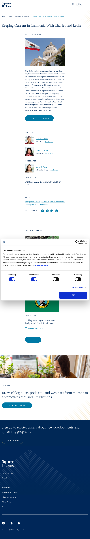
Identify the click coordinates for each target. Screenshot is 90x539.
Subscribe (5, 478)
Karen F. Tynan (42, 150)
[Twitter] (42, 211)
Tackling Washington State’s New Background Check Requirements (40, 321)
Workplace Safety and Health (37, 204)
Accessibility (6, 487)
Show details (77, 288)
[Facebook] (47, 211)
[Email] (56, 211)
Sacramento (49, 153)
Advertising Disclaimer (9, 497)
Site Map (5, 483)
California (45, 201)
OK (73, 295)
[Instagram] (19, 523)
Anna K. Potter (42, 167)
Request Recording (39, 118)
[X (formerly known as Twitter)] (3, 523)
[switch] (34, 279)
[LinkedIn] (51, 211)
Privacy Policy (41, 265)
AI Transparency (7, 507)
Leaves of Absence (57, 201)
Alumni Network (7, 473)
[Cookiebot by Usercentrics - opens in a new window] (77, 242)
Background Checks (32, 201)
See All (33, 340)
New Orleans (54, 170)
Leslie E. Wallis (42, 138)
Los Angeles (49, 142)
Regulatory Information (9, 492)
